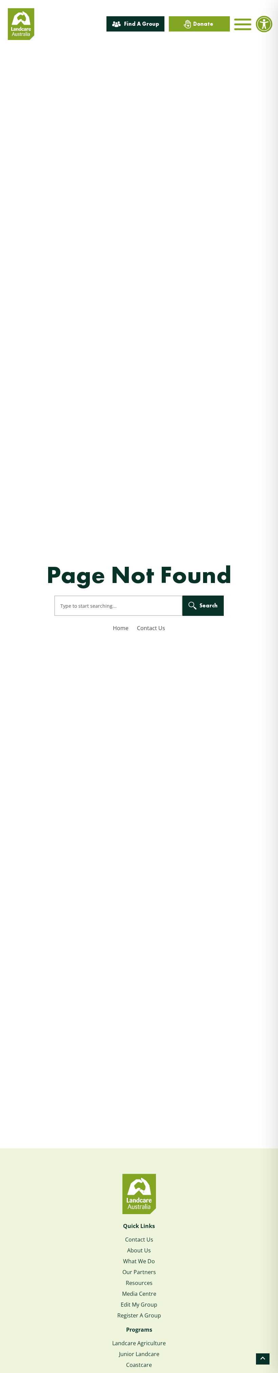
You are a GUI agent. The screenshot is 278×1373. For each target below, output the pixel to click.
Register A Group (139, 1315)
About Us (139, 1250)
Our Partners (139, 1272)
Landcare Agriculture (139, 1343)
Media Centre (139, 1293)
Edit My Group (139, 1304)
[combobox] (118, 606)
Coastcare (139, 1365)
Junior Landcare (139, 1354)
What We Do (139, 1261)
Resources (139, 1283)
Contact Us (151, 628)
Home (120, 628)
